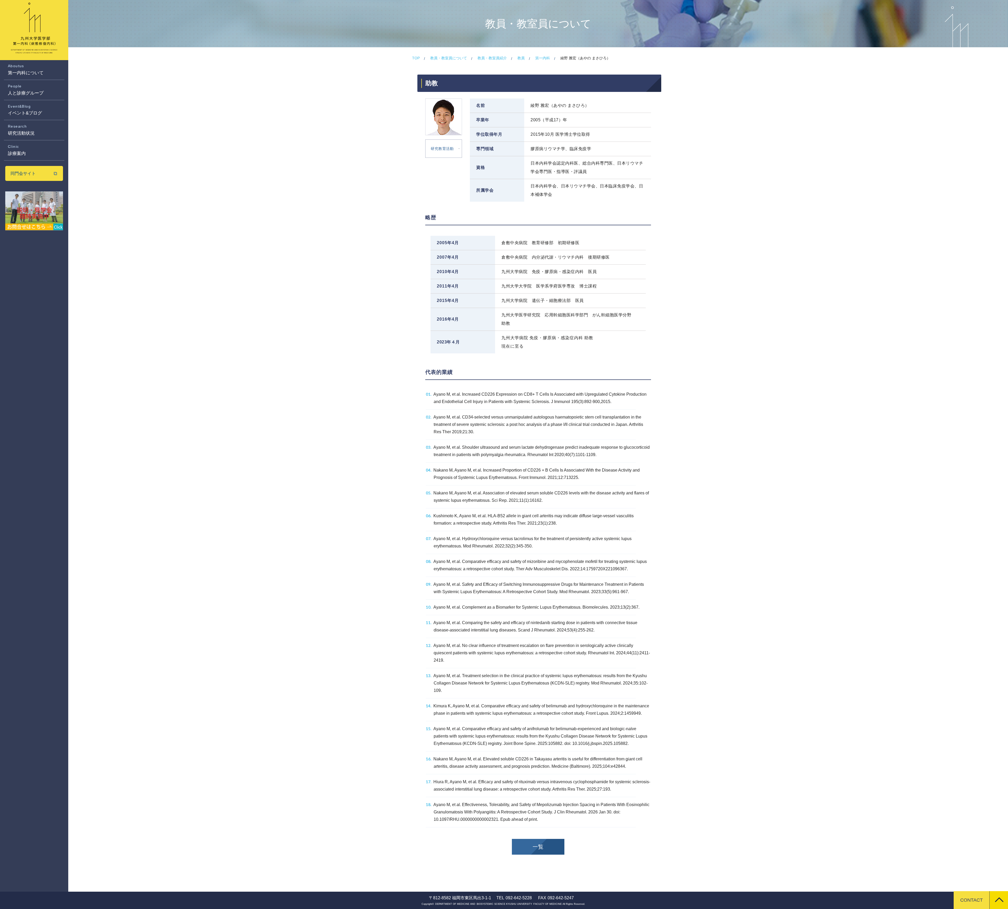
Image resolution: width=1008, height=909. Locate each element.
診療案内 (17, 150)
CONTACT (971, 900)
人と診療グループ (26, 90)
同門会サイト (23, 173)
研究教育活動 (442, 149)
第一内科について (26, 69)
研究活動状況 (21, 130)
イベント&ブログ (25, 110)
